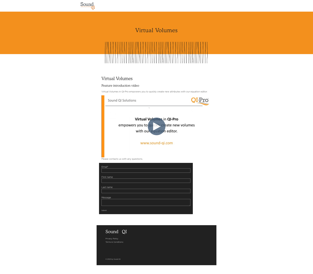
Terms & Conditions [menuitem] (114, 242)
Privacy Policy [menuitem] (112, 239)
